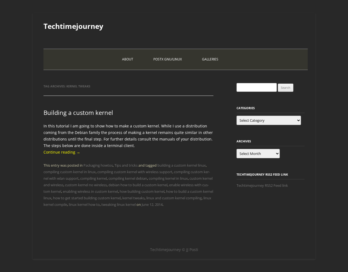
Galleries (210, 59)
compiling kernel (93, 178)
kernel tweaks (133, 197)
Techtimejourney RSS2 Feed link (262, 185)
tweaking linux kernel (118, 204)
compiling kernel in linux (168, 178)
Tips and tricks (126, 165)
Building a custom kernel (78, 112)
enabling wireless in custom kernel (90, 191)
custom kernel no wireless (86, 184)
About (127, 59)
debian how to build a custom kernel (137, 184)
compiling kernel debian (127, 178)
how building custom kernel (142, 191)
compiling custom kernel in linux (70, 171)
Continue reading (62, 152)
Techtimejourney (73, 26)
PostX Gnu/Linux (167, 59)
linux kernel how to (84, 204)
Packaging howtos (98, 165)
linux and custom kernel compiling (174, 197)
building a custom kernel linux (181, 165)
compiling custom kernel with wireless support (134, 171)
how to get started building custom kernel (87, 197)
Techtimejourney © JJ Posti (174, 249)
